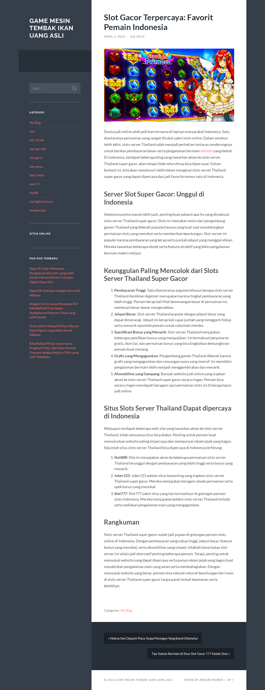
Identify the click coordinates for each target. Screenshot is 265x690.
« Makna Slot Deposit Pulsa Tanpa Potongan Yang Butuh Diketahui (153, 638)
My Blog (35, 123)
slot (32, 131)
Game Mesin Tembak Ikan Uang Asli (51, 28)
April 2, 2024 (114, 36)
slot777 (34, 184)
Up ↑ (230, 680)
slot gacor (36, 157)
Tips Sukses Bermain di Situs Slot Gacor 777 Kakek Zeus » (191, 653)
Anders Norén (211, 680)
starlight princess (41, 201)
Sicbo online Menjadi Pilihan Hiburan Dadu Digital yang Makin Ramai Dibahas (54, 330)
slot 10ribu (36, 140)
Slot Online (37, 175)
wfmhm (206, 151)
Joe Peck (137, 36)
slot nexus (36, 166)
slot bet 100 (37, 149)
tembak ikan (37, 210)
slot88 (33, 193)
